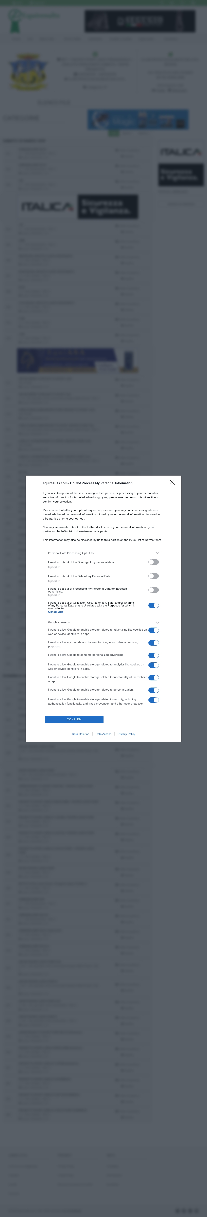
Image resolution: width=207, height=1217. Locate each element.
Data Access (103, 734)
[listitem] (103, 553)
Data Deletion (80, 734)
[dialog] (103, 609)
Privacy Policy (126, 734)
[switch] (153, 562)
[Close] (173, 483)
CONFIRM (74, 719)
